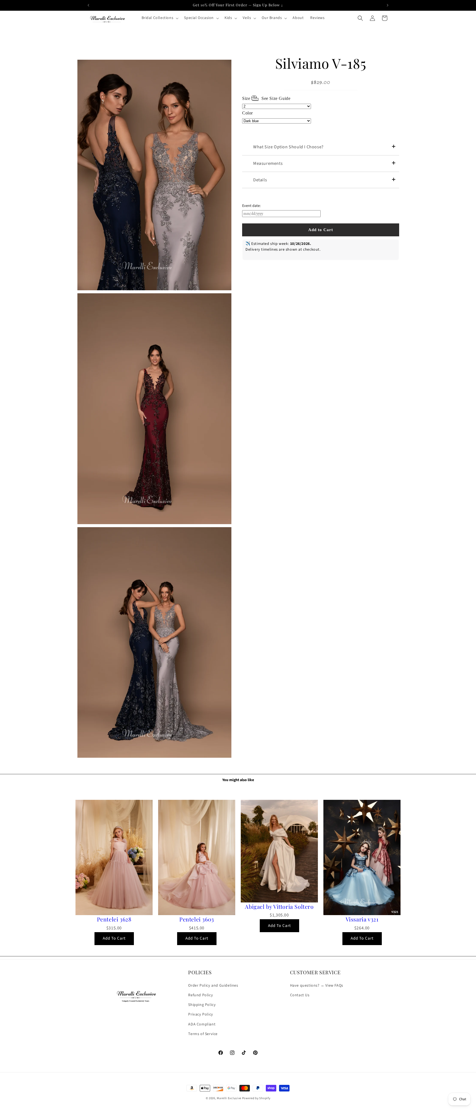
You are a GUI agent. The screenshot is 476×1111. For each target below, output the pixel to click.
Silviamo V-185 (320, 63)
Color (247, 113)
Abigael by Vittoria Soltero (279, 906)
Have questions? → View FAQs (316, 985)
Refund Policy (200, 995)
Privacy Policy (200, 1014)
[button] (159, 18)
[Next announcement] (388, 5)
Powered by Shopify (256, 1098)
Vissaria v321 (362, 919)
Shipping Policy (202, 1004)
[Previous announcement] (88, 5)
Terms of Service (203, 1033)
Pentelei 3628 (114, 919)
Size (266, 98)
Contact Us (300, 995)
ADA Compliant (201, 1024)
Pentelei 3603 (196, 919)
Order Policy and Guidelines (213, 985)
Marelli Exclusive (229, 1098)
